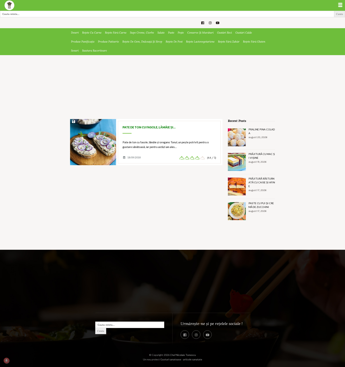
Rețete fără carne (115, 32)
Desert (75, 32)
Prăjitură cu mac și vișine (262, 155)
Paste (171, 32)
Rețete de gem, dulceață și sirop (142, 41)
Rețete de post (174, 41)
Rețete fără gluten (254, 41)
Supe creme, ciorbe (142, 32)
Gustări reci (224, 32)
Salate (161, 32)
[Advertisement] (172, 92)
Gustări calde (243, 32)
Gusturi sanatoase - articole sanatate (181, 359)
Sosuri (75, 50)
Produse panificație (83, 41)
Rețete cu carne (92, 32)
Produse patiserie (108, 41)
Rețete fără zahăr (229, 41)
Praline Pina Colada (262, 131)
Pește (181, 32)
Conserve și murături (200, 32)
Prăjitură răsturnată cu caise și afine (262, 182)
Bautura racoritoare (94, 50)
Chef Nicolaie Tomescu (183, 354)
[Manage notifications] (6, 360)
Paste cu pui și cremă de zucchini (261, 205)
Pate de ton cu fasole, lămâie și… (149, 127)
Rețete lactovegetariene (200, 41)
